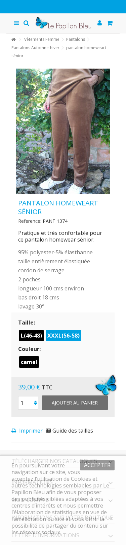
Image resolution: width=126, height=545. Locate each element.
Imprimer (30, 430)
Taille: (27, 322)
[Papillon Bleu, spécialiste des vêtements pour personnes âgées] (63, 23)
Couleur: (30, 349)
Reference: (29, 221)
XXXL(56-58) (63, 335)
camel (29, 362)
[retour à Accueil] (13, 39)
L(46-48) (31, 335)
